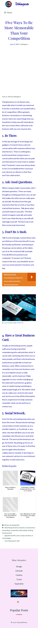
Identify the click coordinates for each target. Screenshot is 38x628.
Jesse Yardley (8, 323)
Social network (7, 533)
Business (16, 528)
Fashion (19, 575)
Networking (23, 530)
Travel (19, 579)
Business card (24, 528)
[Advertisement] (19, 65)
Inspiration (19, 584)
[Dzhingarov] (17, 4)
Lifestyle (19, 571)
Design (19, 566)
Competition (14, 530)
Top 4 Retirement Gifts (12, 541)
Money (6, 525)
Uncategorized (14, 525)
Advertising (8, 528)
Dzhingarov (24, 44)
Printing (30, 530)
